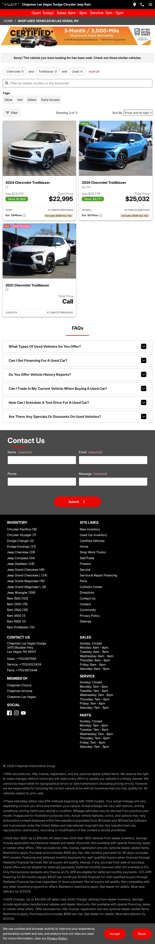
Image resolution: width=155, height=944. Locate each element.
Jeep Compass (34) (21, 558)
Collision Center (91, 587)
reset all (93, 71)
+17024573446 (26, 670)
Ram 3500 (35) (17, 610)
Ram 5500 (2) (16, 621)
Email (90, 452)
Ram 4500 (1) (16, 616)
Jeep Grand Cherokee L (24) (27, 575)
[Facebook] (9, 713)
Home (8, 21)
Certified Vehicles (92, 541)
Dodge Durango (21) (21, 546)
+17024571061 (26, 659)
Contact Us (87, 598)
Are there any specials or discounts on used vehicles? (55, 417)
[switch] (150, 4)
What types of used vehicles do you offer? (45, 346)
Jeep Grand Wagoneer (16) (26, 581)
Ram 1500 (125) (17, 598)
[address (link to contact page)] (134, 4)
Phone (12, 474)
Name (20, 452)
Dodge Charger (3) (20, 541)
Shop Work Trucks (93, 552)
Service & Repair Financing (98, 575)
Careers (85, 604)
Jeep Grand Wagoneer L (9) (26, 587)
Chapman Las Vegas (21, 697)
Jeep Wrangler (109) (21, 592)
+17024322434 (30, 664)
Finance (85, 564)
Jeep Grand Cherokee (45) (26, 569)
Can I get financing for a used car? (38, 360)
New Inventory (90, 529)
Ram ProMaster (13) (21, 627)
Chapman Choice (19, 685)
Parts (83, 581)
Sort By (117, 113)
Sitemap (85, 621)
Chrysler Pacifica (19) (22, 529)
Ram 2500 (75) (17, 604)
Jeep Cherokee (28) (21, 552)
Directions (87, 592)
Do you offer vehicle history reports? (40, 375)
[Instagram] (16, 713)
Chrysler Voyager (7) (21, 535)
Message (93, 474)
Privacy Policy (90, 616)
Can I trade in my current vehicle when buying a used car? (58, 389)
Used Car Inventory (93, 535)
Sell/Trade (87, 558)
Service (85, 569)
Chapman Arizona (19, 691)
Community (88, 610)
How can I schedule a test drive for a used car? (49, 403)
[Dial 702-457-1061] (142, 4)
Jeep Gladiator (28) (21, 564)
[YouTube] (23, 713)
